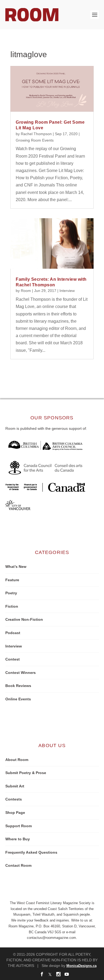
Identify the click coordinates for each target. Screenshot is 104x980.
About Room (16, 760)
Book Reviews (18, 686)
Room (26, 290)
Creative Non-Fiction (24, 619)
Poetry (11, 593)
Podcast (12, 633)
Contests (13, 799)
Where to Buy (17, 839)
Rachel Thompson (36, 134)
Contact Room (18, 865)
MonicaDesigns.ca (81, 966)
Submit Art (14, 786)
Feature (12, 580)
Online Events (18, 699)
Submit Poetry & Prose (25, 773)
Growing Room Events (35, 140)
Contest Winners (20, 672)
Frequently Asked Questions (31, 852)
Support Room (18, 826)
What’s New (15, 566)
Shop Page (15, 812)
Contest (12, 659)
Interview (67, 290)
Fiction (11, 606)
